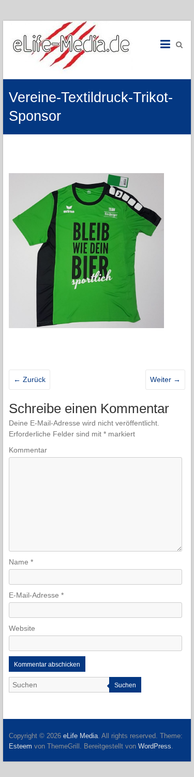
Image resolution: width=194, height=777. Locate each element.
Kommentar (28, 450)
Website (22, 628)
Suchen (125, 685)
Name (21, 562)
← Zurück (29, 379)
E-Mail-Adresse (36, 595)
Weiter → (165, 379)
